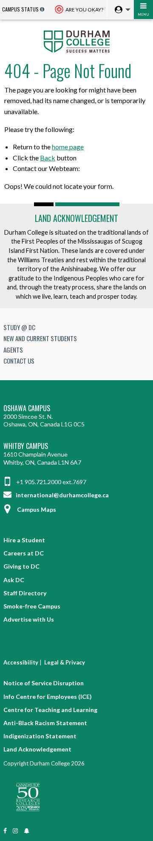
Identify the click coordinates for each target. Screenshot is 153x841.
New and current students (40, 338)
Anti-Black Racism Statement (45, 722)
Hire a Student (24, 540)
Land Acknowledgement (76, 218)
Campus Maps (36, 509)
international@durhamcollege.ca (61, 495)
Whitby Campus (25, 446)
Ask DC (13, 579)
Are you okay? (84, 9)
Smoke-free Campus (31, 606)
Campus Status (20, 9)
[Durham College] (76, 41)
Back (47, 158)
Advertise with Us (28, 619)
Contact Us (18, 360)
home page (68, 147)
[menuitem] (120, 10)
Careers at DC (23, 553)
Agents (13, 349)
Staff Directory (24, 593)
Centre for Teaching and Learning (50, 709)
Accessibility (20, 662)
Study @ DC (19, 327)
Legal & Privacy (64, 662)
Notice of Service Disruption (43, 683)
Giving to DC (21, 566)
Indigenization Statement (39, 736)
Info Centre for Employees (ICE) (47, 696)
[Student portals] (120, 10)
